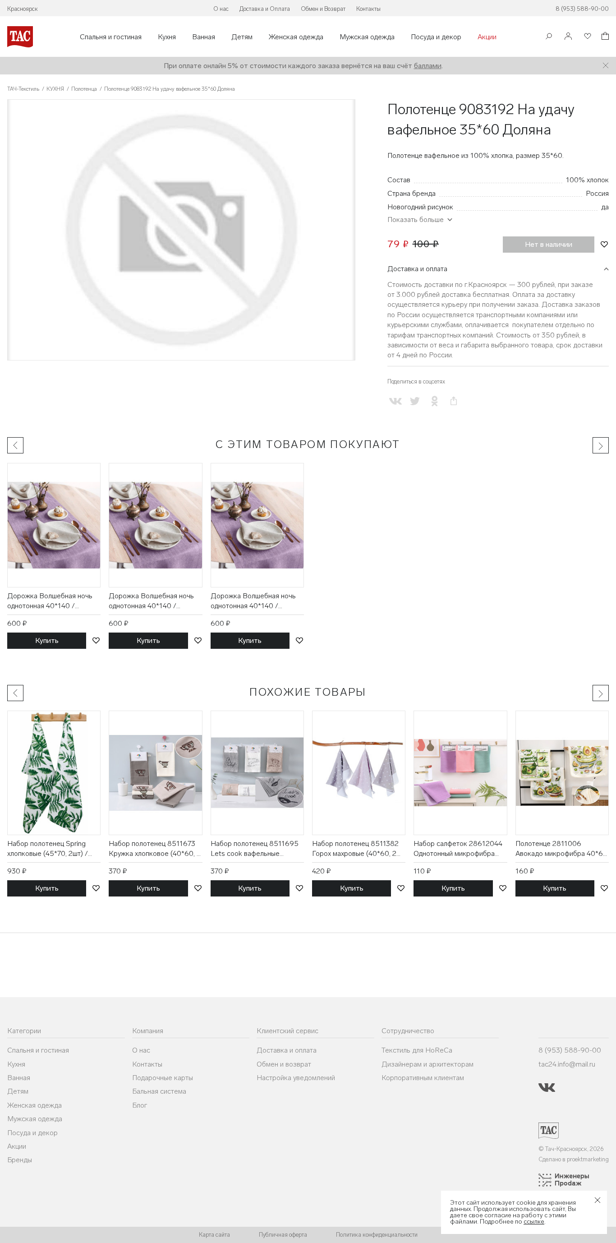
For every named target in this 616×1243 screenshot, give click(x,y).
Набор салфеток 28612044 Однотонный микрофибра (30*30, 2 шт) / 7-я (458, 849)
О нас (221, 8)
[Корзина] (604, 37)
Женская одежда (296, 37)
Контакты (368, 8)
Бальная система (159, 1091)
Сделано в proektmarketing (573, 1159)
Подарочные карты (162, 1077)
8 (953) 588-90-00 (582, 8)
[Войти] (568, 37)
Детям (242, 37)
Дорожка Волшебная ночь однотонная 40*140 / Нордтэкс (49, 601)
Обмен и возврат (284, 1064)
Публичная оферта (283, 1234)
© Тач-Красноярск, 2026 (571, 1149)
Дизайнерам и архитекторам (427, 1064)
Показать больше (415, 219)
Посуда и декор (436, 37)
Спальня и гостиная (111, 37)
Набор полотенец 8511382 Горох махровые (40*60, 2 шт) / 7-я (355, 849)
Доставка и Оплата (264, 8)
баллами (427, 65)
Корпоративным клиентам (423, 1077)
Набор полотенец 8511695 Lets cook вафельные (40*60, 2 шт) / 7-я (255, 849)
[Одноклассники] (434, 401)
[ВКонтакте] (395, 401)
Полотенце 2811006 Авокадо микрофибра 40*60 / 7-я (561, 849)
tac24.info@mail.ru (566, 1064)
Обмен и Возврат (323, 8)
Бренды (19, 1159)
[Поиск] (548, 37)
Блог (139, 1105)
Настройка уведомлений (296, 1077)
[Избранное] (586, 37)
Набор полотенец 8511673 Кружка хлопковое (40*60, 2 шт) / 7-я (155, 849)
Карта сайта (214, 1234)
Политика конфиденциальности (377, 1234)
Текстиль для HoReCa (417, 1050)
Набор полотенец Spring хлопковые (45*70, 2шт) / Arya (47, 849)
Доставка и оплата (417, 268)
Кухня (167, 37)
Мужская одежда (367, 37)
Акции (487, 37)
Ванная (203, 37)
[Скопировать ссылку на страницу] (454, 401)
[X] (415, 401)
